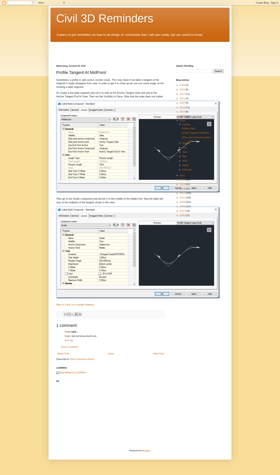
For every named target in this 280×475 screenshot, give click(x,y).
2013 (183, 184)
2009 (183, 202)
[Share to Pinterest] (80, 314)
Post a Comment (69, 347)
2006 (183, 215)
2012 (183, 188)
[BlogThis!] (69, 314)
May (184, 156)
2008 (183, 206)
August (186, 143)
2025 (183, 85)
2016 (183, 120)
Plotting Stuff (188, 128)
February (187, 169)
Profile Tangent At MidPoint (196, 133)
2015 (183, 175)
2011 (183, 193)
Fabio (68, 331)
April (185, 161)
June (185, 152)
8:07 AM (69, 340)
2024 (183, 89)
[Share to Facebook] (76, 314)
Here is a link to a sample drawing (75, 304)
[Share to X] (73, 314)
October (186, 124)
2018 (183, 111)
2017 (183, 116)
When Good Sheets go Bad (196, 137)
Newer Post (63, 353)
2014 (183, 179)
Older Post (158, 353)
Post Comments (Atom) (82, 359)
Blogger (146, 450)
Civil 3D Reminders (104, 18)
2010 (183, 197)
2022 (183, 94)
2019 (183, 107)
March (185, 165)
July (184, 147)
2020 (183, 103)
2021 (183, 98)
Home (111, 353)
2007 (183, 211)
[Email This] (65, 314)
